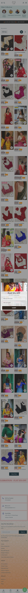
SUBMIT (14, 307)
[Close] (25, 284)
